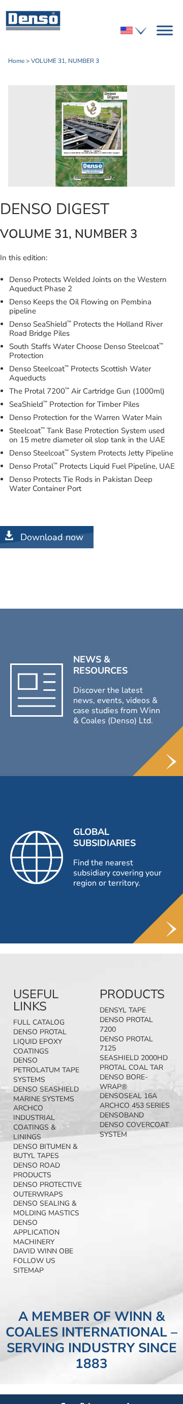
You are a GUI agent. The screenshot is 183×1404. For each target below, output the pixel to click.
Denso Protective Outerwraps (47, 1189)
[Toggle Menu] (165, 30)
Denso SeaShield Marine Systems (46, 1094)
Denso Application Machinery (36, 1232)
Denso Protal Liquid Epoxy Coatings (40, 1041)
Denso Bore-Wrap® (124, 1082)
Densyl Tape (123, 1010)
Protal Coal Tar (131, 1067)
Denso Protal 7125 (126, 1044)
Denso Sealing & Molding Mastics (46, 1208)
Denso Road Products (36, 1170)
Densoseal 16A (128, 1096)
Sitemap (28, 1270)
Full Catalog (39, 1022)
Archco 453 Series (135, 1105)
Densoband (122, 1115)
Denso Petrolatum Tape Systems (46, 1070)
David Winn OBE (43, 1251)
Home (16, 61)
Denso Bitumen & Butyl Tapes (45, 1151)
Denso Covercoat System (134, 1129)
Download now (51, 537)
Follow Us (34, 1261)
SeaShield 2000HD (134, 1058)
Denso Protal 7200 (126, 1024)
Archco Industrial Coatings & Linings (34, 1122)
